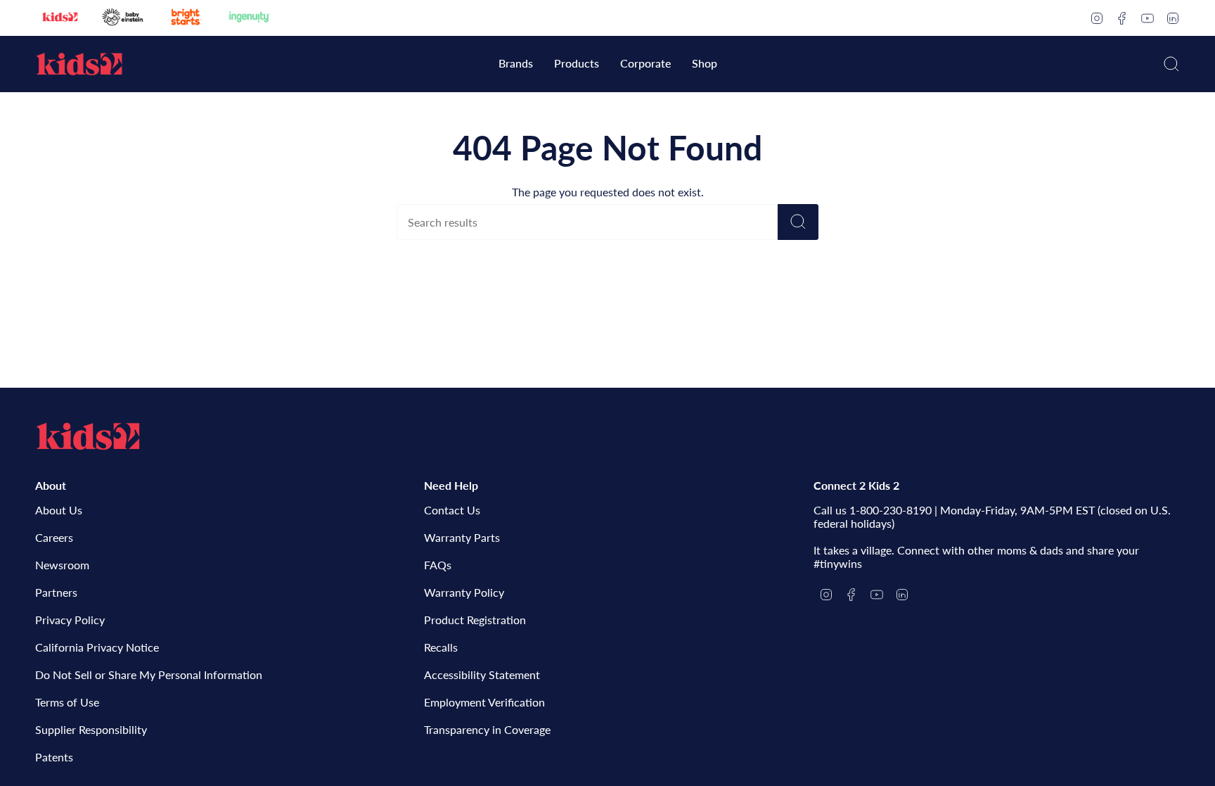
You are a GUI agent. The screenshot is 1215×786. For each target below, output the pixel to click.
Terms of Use (67, 702)
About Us (58, 509)
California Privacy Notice (97, 647)
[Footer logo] (88, 436)
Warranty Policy (464, 592)
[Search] (798, 222)
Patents (54, 756)
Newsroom (62, 564)
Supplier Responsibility (91, 729)
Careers (54, 537)
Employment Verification (484, 702)
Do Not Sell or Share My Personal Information (148, 674)
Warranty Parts (462, 537)
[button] (516, 64)
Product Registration (475, 619)
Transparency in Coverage (487, 729)
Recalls (441, 647)
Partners (56, 592)
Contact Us (452, 509)
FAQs (437, 564)
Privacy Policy (70, 619)
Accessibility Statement (482, 674)
